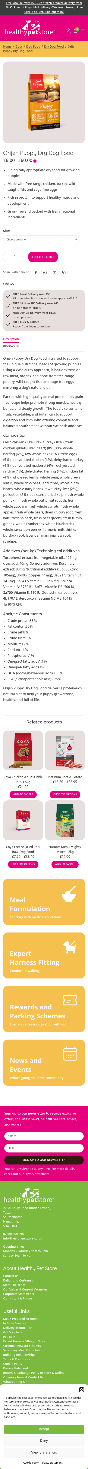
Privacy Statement (52, 1463)
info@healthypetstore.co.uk (22, 1238)
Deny (44, 1441)
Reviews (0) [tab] (11, 346)
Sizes (6, 231)
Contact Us (10, 1276)
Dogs (18, 46)
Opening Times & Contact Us (23, 1377)
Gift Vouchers (12, 1332)
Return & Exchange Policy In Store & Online (34, 1373)
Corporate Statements (18, 1294)
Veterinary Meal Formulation (23, 1350)
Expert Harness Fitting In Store (24, 1341)
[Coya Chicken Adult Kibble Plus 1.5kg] (23, 750)
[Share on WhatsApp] (45, 272)
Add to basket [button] (23, 794)
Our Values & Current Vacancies (25, 1289)
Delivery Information (17, 1328)
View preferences (44, 1452)
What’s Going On (15, 1382)
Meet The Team (14, 1285)
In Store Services (14, 1323)
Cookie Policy (31, 1463)
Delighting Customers (18, 1280)
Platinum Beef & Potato (65, 777)
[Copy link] (64, 272)
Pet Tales (9, 1337)
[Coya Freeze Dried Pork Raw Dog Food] (23, 820)
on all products (34, 315)
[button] (81, 1390)
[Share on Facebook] (36, 272)
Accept (44, 1429)
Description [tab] (11, 339)
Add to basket (43, 257)
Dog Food (33, 46)
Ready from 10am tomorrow (31, 324)
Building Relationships (19, 1355)
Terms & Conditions (16, 1359)
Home (7, 46)
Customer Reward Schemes (22, 1346)
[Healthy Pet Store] (30, 28)
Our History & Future (17, 1298)
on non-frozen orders (35, 305)
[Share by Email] (54, 272)
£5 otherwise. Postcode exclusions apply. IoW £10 (45, 296)
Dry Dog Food (54, 46)
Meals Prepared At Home (20, 1319)
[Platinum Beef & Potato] (65, 750)
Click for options (65, 794)
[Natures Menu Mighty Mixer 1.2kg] (65, 820)
